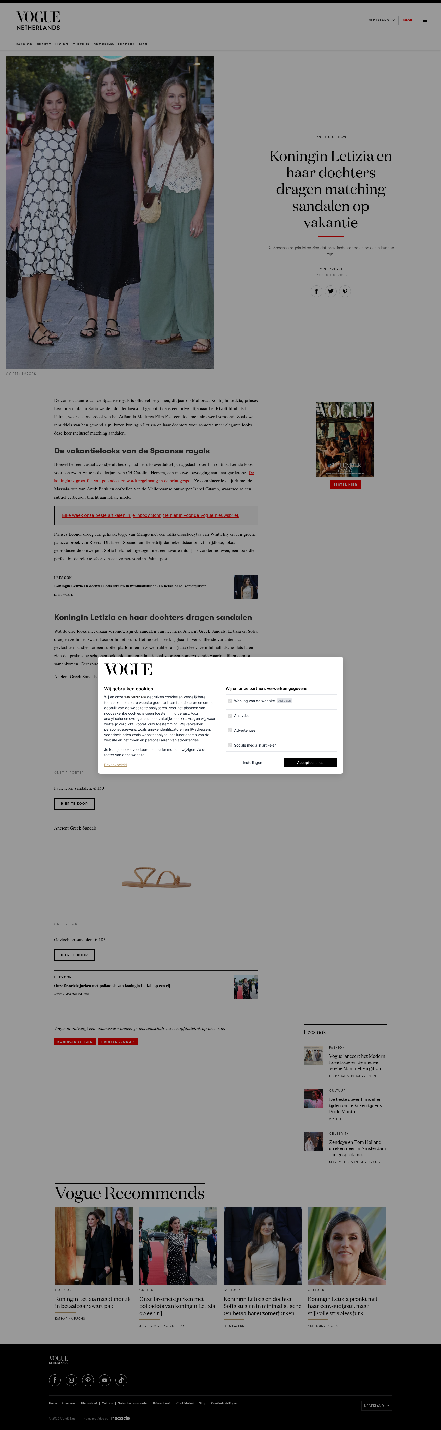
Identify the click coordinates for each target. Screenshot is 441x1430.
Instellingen (252, 762)
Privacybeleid (115, 764)
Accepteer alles (310, 762)
